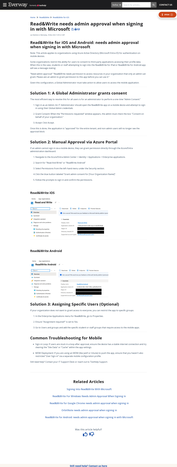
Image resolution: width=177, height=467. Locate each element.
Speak (166, 14)
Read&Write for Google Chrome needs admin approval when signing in (89, 403)
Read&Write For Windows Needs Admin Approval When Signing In (89, 396)
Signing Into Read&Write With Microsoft (89, 389)
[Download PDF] (72, 29)
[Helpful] (85, 435)
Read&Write (44, 17)
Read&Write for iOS (61, 17)
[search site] (154, 5)
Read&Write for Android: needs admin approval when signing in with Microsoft (89, 417)
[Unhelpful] (92, 435)
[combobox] (136, 5)
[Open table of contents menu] (5, 4)
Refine (115, 5)
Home (32, 17)
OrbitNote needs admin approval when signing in (89, 410)
